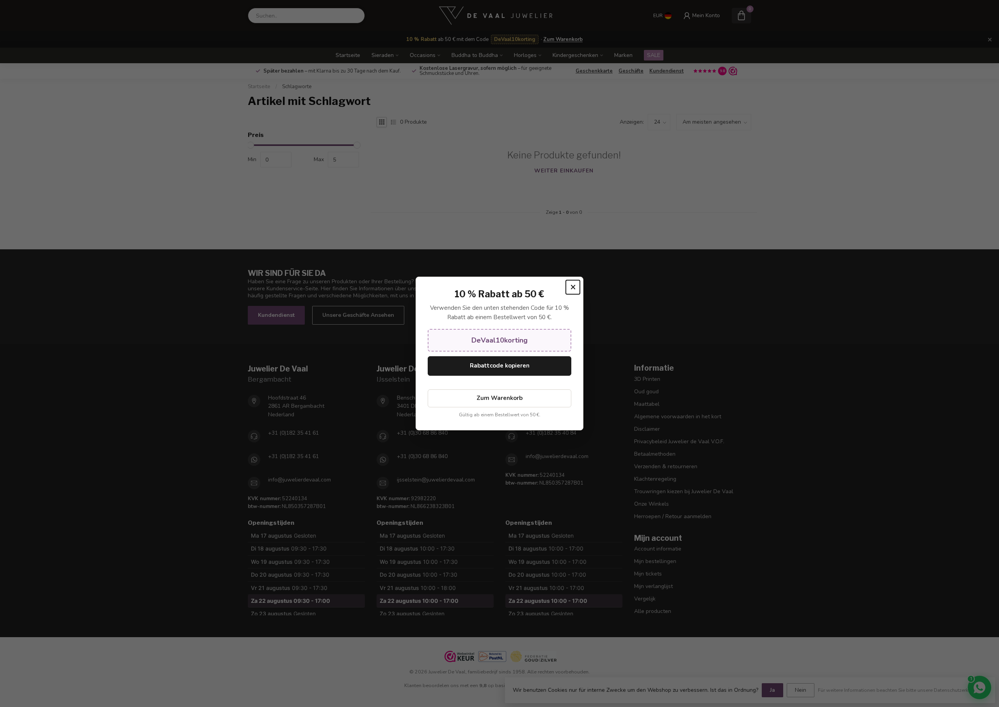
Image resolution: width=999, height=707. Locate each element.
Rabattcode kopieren (500, 365)
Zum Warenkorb (499, 398)
